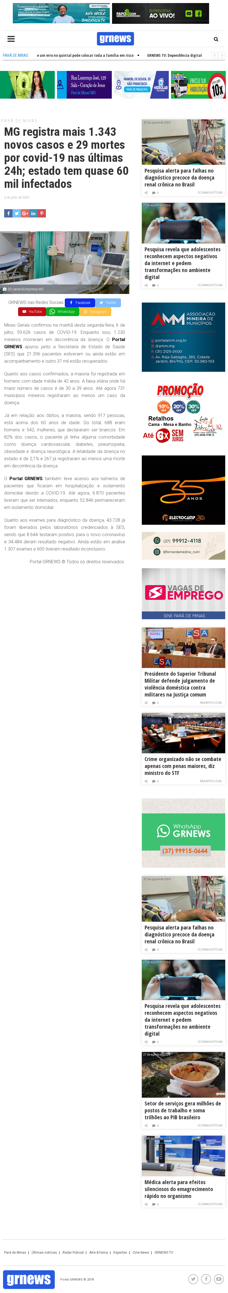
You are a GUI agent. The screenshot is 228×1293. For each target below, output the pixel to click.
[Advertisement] (64, 610)
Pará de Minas (19, 121)
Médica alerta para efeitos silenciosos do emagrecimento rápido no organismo (179, 1189)
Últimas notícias (210, 192)
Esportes (120, 1252)
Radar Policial (211, 702)
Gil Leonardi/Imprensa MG (25, 289)
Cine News (141, 1252)
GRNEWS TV (164, 1252)
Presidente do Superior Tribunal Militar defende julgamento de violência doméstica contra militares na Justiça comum (180, 684)
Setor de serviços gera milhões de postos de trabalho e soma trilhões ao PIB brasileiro (183, 1110)
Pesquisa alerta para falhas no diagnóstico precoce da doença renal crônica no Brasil (179, 177)
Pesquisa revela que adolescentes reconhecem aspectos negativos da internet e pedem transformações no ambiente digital (182, 263)
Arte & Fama (98, 1252)
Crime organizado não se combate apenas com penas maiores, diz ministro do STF (183, 766)
